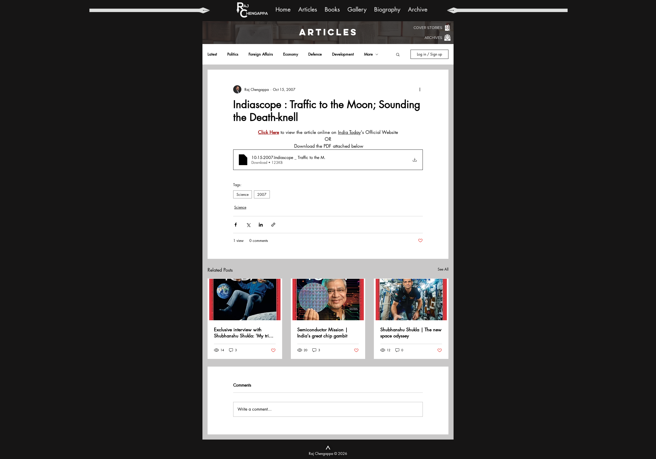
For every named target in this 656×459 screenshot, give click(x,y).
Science (243, 194)
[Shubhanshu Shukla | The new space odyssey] (411, 299)
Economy (290, 54)
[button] (397, 54)
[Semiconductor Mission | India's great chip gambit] (328, 299)
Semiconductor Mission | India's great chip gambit (322, 332)
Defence (315, 54)
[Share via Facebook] (235, 224)
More (368, 54)
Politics (232, 54)
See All (443, 269)
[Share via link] (273, 224)
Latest (212, 54)
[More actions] (420, 89)
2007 (261, 194)
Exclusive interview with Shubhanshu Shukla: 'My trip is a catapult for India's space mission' (243, 332)
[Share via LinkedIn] (260, 224)
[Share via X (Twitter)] (248, 224)
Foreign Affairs (261, 54)
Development (343, 54)
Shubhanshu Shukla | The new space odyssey (411, 332)
